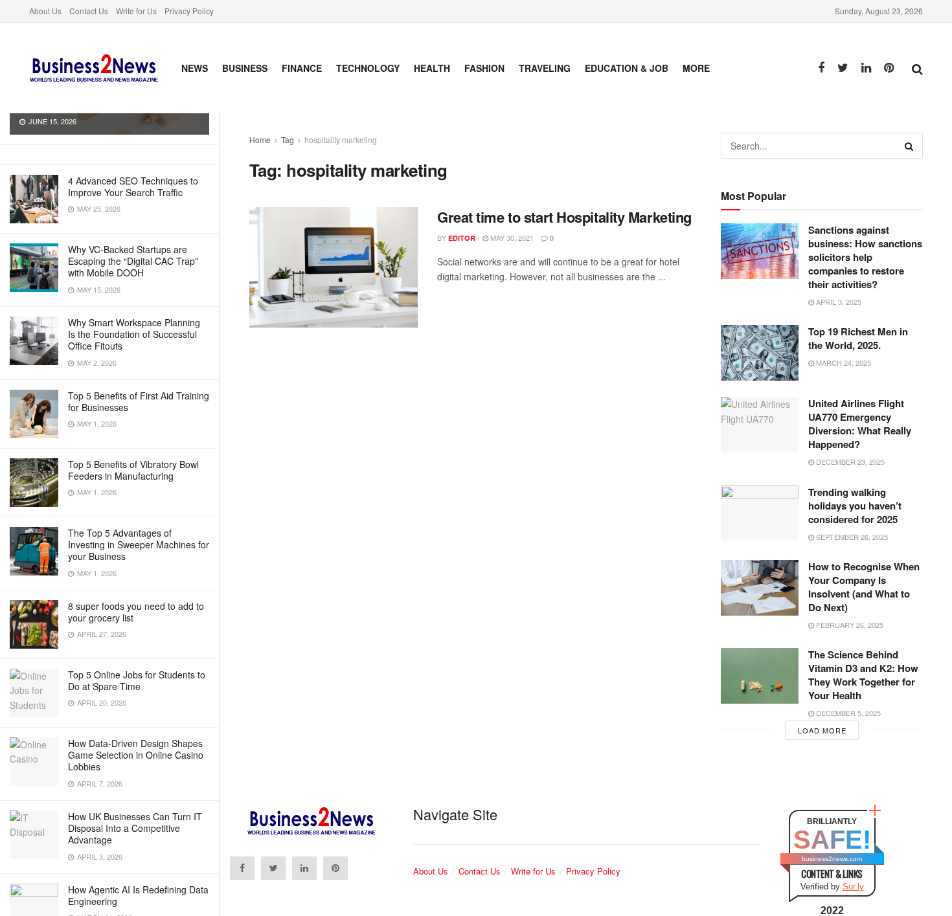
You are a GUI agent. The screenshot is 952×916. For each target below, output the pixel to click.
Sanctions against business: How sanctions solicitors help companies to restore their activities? (865, 257)
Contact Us (88, 10)
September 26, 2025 (851, 536)
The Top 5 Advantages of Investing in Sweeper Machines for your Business (138, 544)
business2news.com (832, 858)
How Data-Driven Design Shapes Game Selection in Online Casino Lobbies (135, 755)
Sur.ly (853, 886)
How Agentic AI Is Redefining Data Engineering (138, 895)
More (696, 67)
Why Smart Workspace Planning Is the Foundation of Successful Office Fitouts (134, 334)
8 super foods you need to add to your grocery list (136, 611)
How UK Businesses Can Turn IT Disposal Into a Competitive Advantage (135, 828)
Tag (287, 139)
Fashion (484, 67)
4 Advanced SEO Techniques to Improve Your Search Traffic (133, 186)
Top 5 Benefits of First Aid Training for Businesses (138, 401)
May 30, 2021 (511, 237)
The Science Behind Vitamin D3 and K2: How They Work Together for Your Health (863, 674)
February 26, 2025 (848, 625)
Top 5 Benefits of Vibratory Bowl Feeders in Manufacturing (133, 470)
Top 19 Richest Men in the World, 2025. (858, 338)
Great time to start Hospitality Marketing (564, 217)
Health (432, 67)
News (194, 67)
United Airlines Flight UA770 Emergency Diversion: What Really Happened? (859, 423)
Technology (368, 67)
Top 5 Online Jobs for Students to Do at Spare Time (136, 680)
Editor (461, 238)
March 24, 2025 (842, 362)
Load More (822, 730)
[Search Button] (910, 146)
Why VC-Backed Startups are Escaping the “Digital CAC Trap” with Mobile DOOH (133, 261)
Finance (302, 67)
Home (260, 139)
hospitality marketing (340, 139)
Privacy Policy (189, 10)
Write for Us (136, 10)
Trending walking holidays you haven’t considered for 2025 (854, 505)
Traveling (545, 67)
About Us (45, 10)
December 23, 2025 (849, 461)
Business (244, 67)
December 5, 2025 (847, 713)
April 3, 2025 (837, 301)
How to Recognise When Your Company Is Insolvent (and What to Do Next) (864, 586)
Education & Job (626, 67)
